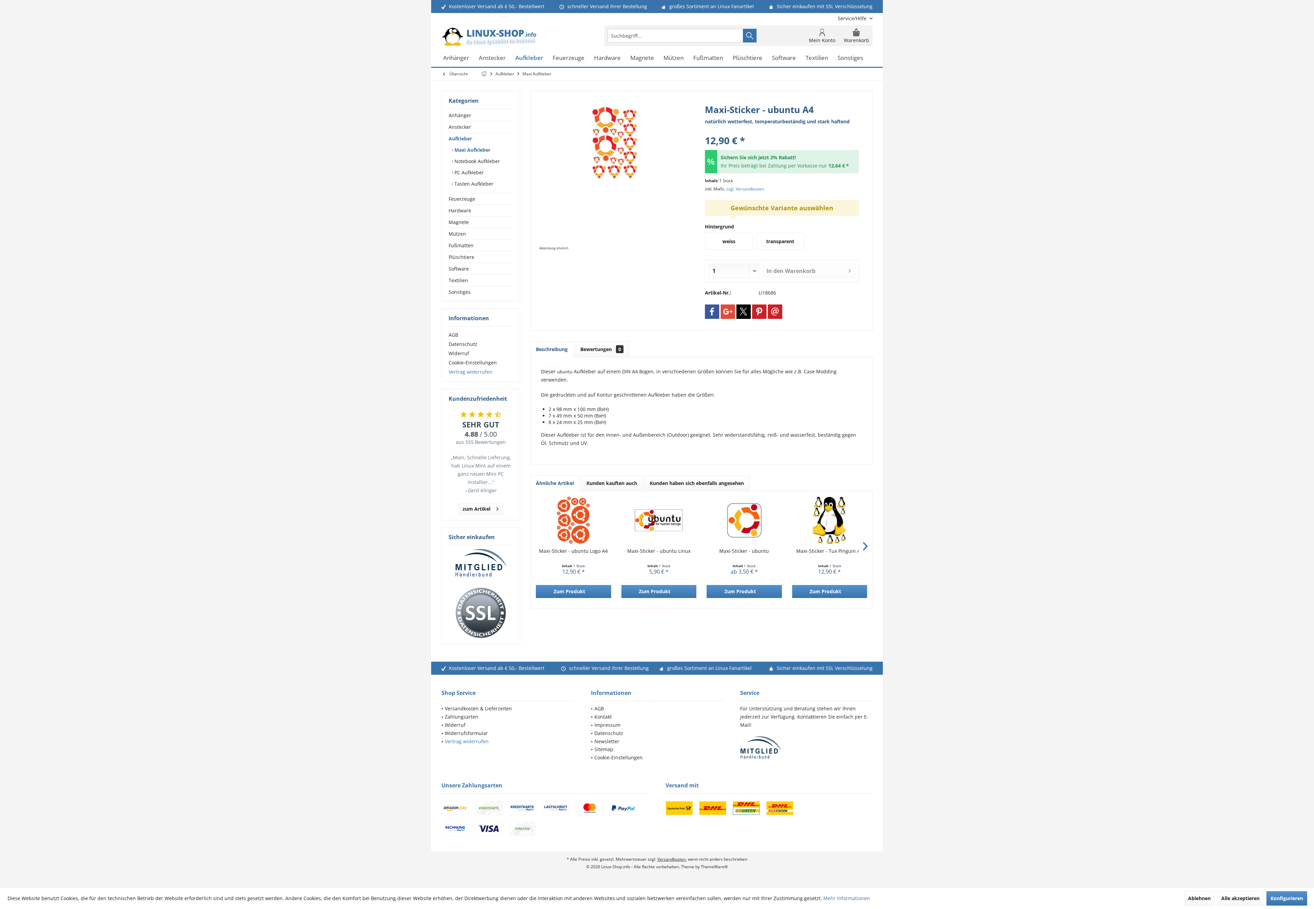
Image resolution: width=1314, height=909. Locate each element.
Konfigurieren (1287, 898)
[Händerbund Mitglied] (481, 563)
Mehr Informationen (846, 898)
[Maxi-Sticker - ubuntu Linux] (659, 520)
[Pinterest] (759, 311)
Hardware (460, 210)
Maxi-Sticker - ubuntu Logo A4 (573, 551)
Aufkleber (460, 138)
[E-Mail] (775, 311)
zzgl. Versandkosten (745, 189)
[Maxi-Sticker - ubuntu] (744, 520)
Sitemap (603, 749)
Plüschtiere (461, 257)
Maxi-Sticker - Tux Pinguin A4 (829, 551)
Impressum (607, 725)
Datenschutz (463, 344)
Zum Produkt (569, 591)
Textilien (458, 280)
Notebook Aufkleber (476, 161)
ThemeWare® (714, 867)
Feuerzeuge (462, 199)
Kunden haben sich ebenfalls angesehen (697, 483)
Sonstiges (460, 292)
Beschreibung (552, 349)
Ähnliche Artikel (555, 483)
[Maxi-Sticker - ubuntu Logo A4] (573, 520)
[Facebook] (712, 311)
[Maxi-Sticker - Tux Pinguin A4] (829, 520)
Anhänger (460, 115)
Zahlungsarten (461, 716)
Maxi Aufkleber (471, 150)
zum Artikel (476, 509)
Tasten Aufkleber (473, 183)
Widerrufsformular (466, 733)
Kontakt (603, 716)
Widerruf (459, 353)
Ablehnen (1199, 898)
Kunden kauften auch (612, 483)
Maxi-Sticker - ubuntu (744, 551)
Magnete (459, 222)
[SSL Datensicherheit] (481, 613)
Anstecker (460, 127)
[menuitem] (853, 18)
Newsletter (606, 741)
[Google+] (728, 311)
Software (459, 268)
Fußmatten (461, 245)
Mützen (457, 234)
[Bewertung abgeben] (782, 131)
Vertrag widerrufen (470, 372)
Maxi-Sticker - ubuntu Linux (659, 551)
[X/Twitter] (743, 311)
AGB (453, 335)
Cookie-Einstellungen (473, 362)
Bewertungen (600, 349)
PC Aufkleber (468, 172)
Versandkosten (671, 859)
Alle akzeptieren (1240, 898)
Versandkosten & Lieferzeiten (478, 708)
